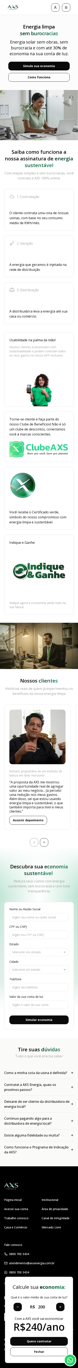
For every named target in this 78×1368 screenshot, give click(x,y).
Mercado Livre (51, 1227)
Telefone (15, 979)
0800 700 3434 (19, 1254)
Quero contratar (39, 1341)
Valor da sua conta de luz (26, 997)
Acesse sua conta (16, 1209)
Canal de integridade (55, 1218)
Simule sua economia (39, 66)
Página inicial (13, 1200)
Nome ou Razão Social (24, 909)
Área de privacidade (55, 1209)
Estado (14, 944)
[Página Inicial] (13, 7)
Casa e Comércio (15, 1227)
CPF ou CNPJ (18, 927)
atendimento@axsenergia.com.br (31, 1263)
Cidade (14, 962)
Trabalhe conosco (16, 1218)
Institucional (50, 1200)
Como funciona (39, 77)
